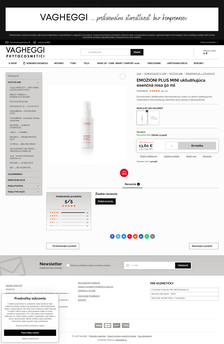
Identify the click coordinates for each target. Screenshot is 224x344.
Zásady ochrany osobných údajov (121, 336)
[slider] (154, 91)
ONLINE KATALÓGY (14, 286)
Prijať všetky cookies (30, 333)
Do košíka (197, 145)
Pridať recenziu (105, 201)
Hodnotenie (142, 91)
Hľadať (137, 52)
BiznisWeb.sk (121, 340)
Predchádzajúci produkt (64, 246)
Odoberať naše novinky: (51, 268)
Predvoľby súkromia (97, 336)
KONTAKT (82, 300)
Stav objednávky (145, 336)
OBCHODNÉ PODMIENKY (89, 296)
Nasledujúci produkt (202, 246)
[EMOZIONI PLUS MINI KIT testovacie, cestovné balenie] (153, 118)
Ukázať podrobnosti (30, 339)
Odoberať (183, 265)
